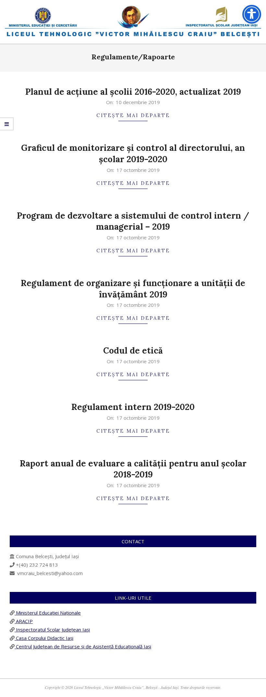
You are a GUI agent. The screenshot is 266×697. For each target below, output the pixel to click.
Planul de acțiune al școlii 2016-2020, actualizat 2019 (133, 91)
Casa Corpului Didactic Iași (44, 638)
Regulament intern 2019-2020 (133, 407)
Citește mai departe (133, 115)
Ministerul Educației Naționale (48, 612)
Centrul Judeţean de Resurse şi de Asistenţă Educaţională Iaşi (83, 646)
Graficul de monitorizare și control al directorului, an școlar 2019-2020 (133, 153)
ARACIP (24, 621)
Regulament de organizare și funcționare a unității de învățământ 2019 (133, 289)
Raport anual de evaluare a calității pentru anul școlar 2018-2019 (133, 469)
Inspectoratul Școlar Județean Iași (52, 629)
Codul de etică (133, 350)
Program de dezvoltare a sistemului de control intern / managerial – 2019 (133, 221)
